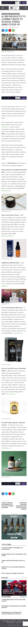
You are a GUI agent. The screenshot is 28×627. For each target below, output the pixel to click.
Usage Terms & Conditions (9, 621)
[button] (2, 8)
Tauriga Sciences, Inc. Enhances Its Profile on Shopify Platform (7, 505)
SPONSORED (6, 597)
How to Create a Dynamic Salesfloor (12, 573)
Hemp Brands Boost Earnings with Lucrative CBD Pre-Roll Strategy (11, 613)
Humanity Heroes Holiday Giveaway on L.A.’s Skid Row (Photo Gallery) (12, 591)
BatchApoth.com (6, 190)
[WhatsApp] (13, 30)
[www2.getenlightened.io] (14, 4)
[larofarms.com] (14, 539)
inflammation (5, 127)
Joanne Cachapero (5, 27)
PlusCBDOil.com (6, 448)
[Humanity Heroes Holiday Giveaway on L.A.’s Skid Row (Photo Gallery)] (14, 588)
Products (4, 13)
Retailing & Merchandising (13, 13)
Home (2, 11)
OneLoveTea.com (10, 394)
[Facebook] (2, 30)
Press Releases (10, 622)
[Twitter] (6, 30)
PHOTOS (4, 578)
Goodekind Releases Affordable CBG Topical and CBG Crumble (21, 506)
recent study (22, 106)
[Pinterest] (9, 30)
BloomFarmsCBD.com (7, 236)
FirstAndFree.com (17, 333)
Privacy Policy (20, 621)
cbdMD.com (4, 286)
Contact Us (18, 622)
